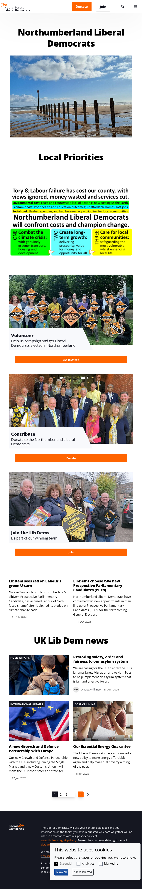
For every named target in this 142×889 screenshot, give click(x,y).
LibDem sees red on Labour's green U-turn (35, 583)
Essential (66, 863)
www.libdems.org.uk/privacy (58, 840)
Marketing (111, 863)
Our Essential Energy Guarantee (102, 746)
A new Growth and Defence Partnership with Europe (34, 748)
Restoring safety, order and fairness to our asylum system (100, 659)
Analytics (88, 863)
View (71, 322)
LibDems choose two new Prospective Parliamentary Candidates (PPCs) (97, 585)
